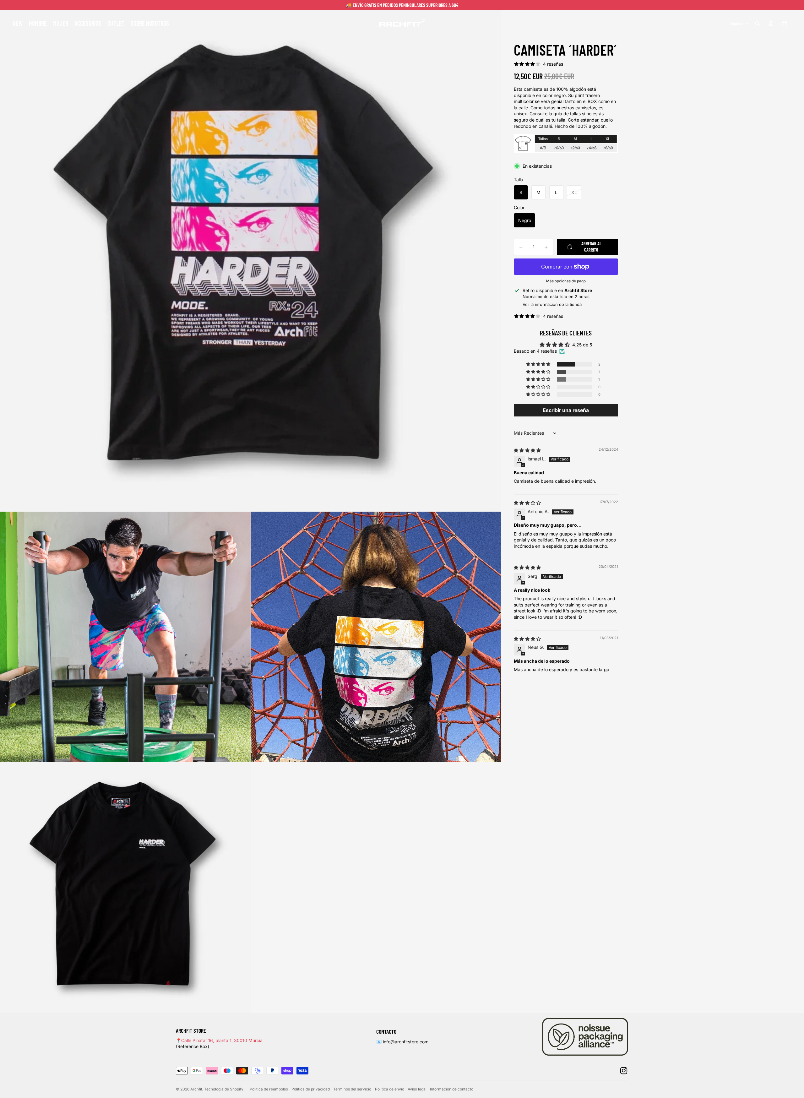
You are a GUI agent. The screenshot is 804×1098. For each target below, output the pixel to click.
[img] (527, 450)
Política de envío (389, 1089)
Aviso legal (417, 1089)
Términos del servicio (352, 1089)
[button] (538, 364)
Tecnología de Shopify (223, 1089)
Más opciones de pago (566, 281)
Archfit (196, 1089)
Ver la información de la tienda (552, 304)
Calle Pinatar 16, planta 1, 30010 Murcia (222, 1040)
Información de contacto (451, 1089)
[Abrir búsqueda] (757, 23)
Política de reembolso (269, 1089)
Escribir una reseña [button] (566, 410)
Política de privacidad (310, 1089)
